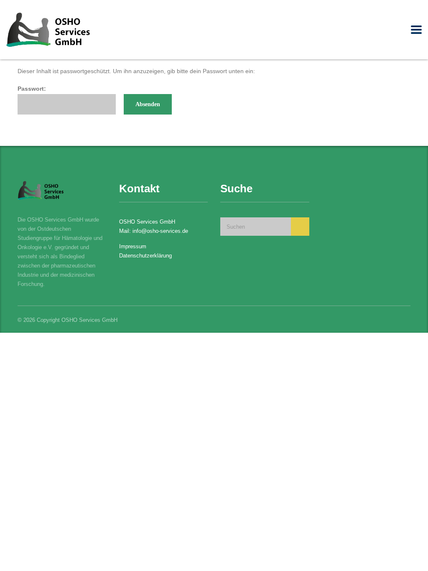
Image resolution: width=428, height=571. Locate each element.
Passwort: (32, 88)
